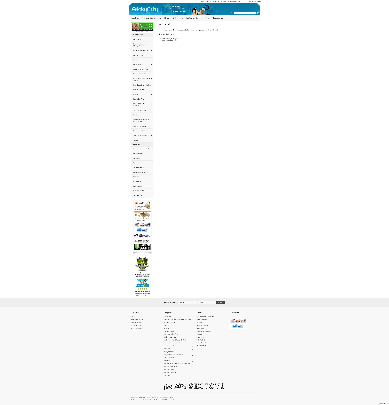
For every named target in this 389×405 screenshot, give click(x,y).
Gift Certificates (214, 1)
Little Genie (137, 181)
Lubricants (136, 94)
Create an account (232, 1)
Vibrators (136, 140)
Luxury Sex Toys (138, 99)
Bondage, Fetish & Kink (140, 50)
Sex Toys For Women (140, 135)
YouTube (234, 316)
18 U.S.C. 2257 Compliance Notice (167, 400)
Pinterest (238, 316)
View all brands (138, 195)
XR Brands (136, 158)
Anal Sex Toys (138, 55)
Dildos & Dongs (138, 64)
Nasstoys (136, 177)
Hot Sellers (137, 39)
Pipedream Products (139, 163)
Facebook (241, 316)
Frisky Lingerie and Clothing (142, 85)
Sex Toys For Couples (140, 126)
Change (258, 1)
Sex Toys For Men (139, 131)
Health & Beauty (138, 90)
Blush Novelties (138, 153)
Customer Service (194, 18)
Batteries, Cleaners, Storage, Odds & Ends (140, 45)
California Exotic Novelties (142, 149)
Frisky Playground (214, 18)
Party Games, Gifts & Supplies (140, 105)
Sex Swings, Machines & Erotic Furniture (141, 120)
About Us (134, 18)
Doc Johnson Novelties (140, 172)
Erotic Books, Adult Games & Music (141, 79)
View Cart (241, 1)
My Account (204, 1)
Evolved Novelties (139, 191)
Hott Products (137, 186)
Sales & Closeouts (139, 110)
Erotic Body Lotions (139, 74)
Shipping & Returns (173, 18)
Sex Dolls (136, 115)
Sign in (223, 1)
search (257, 13)
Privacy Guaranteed (151, 18)
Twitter (230, 316)
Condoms (136, 60)
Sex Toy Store (146, 400)
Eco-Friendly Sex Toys (140, 69)
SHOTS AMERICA (138, 167)
